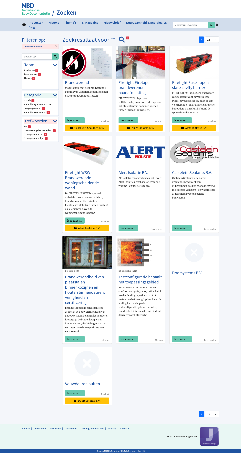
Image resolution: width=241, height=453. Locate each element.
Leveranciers (32, 74)
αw (27, 126)
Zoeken (66, 12)
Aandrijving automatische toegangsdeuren (37, 106)
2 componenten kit (35, 134)
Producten (30, 70)
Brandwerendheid (33, 46)
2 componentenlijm (35, 138)
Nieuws (29, 78)
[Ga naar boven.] (217, 25)
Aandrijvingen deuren (36, 112)
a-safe (28, 100)
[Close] (56, 46)
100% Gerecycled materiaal (39, 130)
